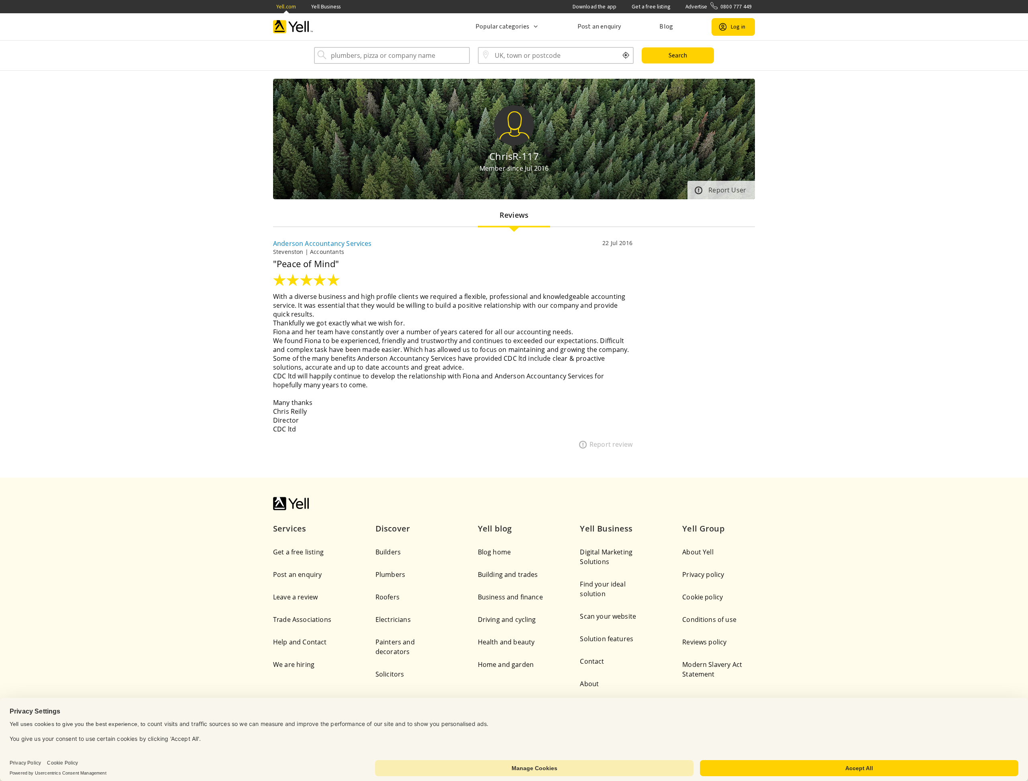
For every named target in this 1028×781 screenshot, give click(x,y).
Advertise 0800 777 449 (718, 6)
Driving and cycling (507, 619)
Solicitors (389, 674)
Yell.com (286, 6)
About (589, 683)
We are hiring (293, 664)
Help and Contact (300, 642)
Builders (388, 552)
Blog (666, 26)
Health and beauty (506, 642)
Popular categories (502, 26)
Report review (610, 444)
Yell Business (326, 6)
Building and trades (508, 574)
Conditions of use (709, 619)
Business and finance (510, 597)
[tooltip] (626, 55)
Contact (592, 661)
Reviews (514, 215)
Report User (727, 190)
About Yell (698, 552)
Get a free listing (651, 6)
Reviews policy (704, 642)
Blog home (494, 552)
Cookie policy (702, 597)
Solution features (606, 638)
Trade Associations (302, 619)
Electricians (393, 619)
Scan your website (608, 616)
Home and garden (506, 664)
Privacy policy (703, 574)
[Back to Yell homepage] (293, 26)
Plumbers (390, 574)
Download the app (595, 6)
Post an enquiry (599, 26)
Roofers (387, 597)
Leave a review (295, 597)
